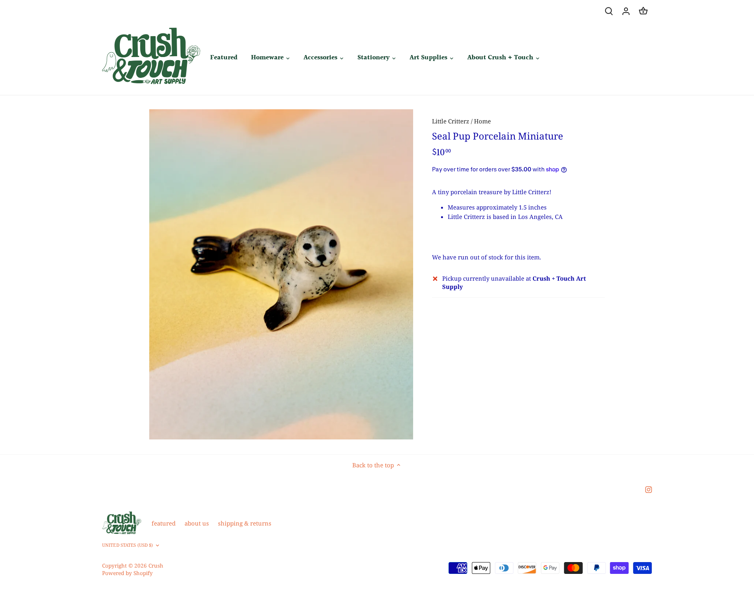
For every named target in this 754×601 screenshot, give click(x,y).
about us (197, 523)
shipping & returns (244, 523)
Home (482, 121)
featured (164, 523)
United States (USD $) (127, 545)
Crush (155, 565)
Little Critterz (450, 121)
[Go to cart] (643, 11)
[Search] (608, 11)
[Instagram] (648, 489)
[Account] (626, 11)
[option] (281, 274)
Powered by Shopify (127, 573)
